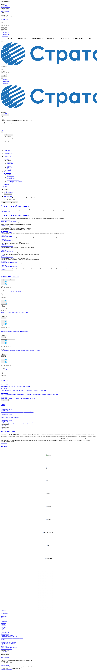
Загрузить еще (4, 400)
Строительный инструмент (8, 643)
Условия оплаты (5, 634)
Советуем (6, 280)
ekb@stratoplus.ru (5, 11)
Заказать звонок (5, 8)
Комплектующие (5, 646)
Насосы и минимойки (6, 649)
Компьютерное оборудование (8, 642)
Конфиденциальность (6, 669)
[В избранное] (4, 282)
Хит (2, 280)
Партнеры (3, 627)
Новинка (12, 280)
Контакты (3, 625)
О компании (4, 443)
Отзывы (3, 628)
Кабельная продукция (6, 644)
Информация (77, 38)
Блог (89, 38)
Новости (3, 624)
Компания (63, 38)
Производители (5, 632)
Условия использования (7, 635)
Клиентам (3, 610)
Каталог (9, 38)
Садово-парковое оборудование (9, 647)
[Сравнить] (4, 284)
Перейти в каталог (5, 211)
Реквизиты (3, 623)
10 (5, 425)
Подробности (4, 225)
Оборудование (36, 38)
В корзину (3, 297)
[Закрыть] (2, 132)
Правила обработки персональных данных (12, 638)
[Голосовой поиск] (3, 28)
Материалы (50, 38)
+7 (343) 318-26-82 (5, 5)
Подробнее (3, 235)
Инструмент (22, 38)
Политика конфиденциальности (9, 636)
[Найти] (6, 28)
